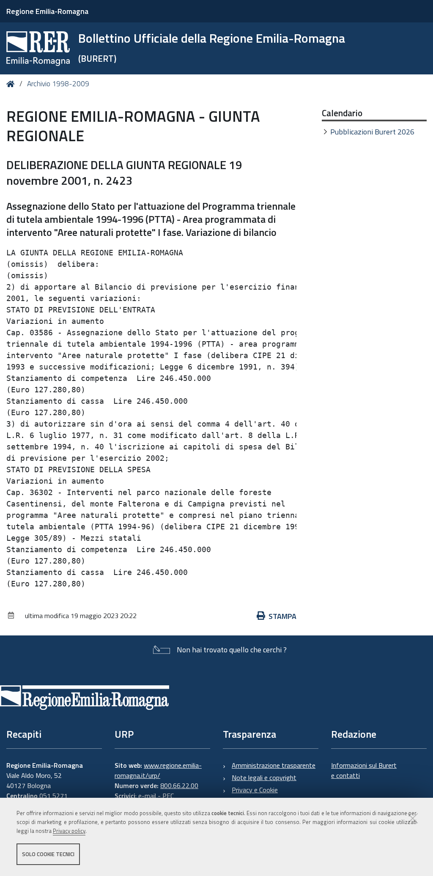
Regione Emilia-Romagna (47, 11)
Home (12, 84)
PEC (168, 796)
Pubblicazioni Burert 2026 (372, 131)
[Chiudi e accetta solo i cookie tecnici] (412, 818)
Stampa (282, 616)
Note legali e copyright (264, 777)
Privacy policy (69, 831)
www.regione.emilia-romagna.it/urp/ (158, 770)
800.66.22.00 (179, 785)
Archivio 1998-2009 (58, 83)
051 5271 (53, 796)
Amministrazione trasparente (273, 765)
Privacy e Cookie (255, 790)
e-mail (147, 796)
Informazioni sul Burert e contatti (364, 770)
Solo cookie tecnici (48, 854)
